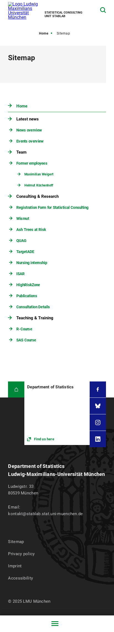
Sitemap (16, 541)
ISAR (21, 274)
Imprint (15, 565)
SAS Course (26, 340)
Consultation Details (33, 307)
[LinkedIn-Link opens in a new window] (98, 439)
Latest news (27, 119)
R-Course (24, 329)
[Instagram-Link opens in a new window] (98, 422)
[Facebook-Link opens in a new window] (98, 389)
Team (21, 152)
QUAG (22, 240)
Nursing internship (32, 262)
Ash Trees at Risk (31, 229)
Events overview (30, 141)
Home (43, 33)
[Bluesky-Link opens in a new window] (98, 406)
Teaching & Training (34, 317)
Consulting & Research (37, 196)
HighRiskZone (28, 285)
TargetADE (25, 251)
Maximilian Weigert (38, 174)
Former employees (32, 163)
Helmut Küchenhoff (38, 185)
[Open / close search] (103, 10)
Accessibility (20, 578)
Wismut (23, 218)
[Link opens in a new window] (56, 413)
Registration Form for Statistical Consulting (53, 207)
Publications (27, 296)
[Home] (16, 389)
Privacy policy (21, 553)
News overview (29, 130)
